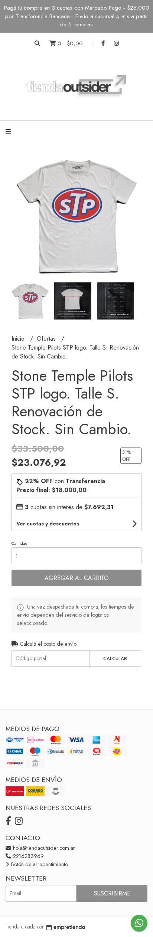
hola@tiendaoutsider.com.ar (43, 848)
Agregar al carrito (77, 578)
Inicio (19, 338)
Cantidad (19, 543)
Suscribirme (112, 893)
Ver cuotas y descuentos (47, 523)
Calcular (115, 658)
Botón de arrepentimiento (39, 864)
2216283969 (28, 856)
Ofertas (47, 338)
